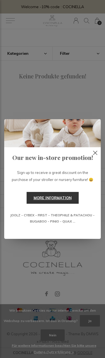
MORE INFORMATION (53, 198)
